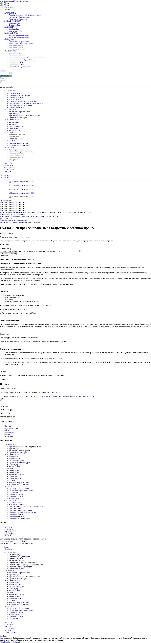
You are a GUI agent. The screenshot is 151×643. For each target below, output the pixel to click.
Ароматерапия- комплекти (19, 41)
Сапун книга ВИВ (16, 63)
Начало (3, 212)
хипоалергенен (88, 396)
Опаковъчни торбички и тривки (21, 43)
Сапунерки (13, 477)
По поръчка (13, 160)
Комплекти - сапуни (16, 504)
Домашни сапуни (15, 53)
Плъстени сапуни (15, 508)
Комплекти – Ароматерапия (19, 17)
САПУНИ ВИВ (10, 51)
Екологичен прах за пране (19, 35)
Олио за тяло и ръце (16, 126)
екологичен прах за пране (71, 396)
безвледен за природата (52, 396)
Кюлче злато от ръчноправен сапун (13, 222)
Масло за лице (14, 23)
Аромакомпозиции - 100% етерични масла (25, 447)
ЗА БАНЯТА (9, 27)
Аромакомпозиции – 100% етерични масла (25, 15)
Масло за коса (14, 122)
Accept (17, 642)
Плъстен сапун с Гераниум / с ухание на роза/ (26, 57)
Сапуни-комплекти (16, 47)
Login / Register (10, 632)
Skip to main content (20, 1)
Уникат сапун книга (16, 49)
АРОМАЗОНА (10, 13)
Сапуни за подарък (16, 45)
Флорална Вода (14, 25)
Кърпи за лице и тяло (17, 135)
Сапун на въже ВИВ (16, 65)
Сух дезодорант (15, 128)
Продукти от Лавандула (18, 19)
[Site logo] (4, 3)
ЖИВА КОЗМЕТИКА (12, 21)
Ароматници (14, 114)
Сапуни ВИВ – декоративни (19, 67)
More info (7, 642)
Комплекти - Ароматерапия (19, 451)
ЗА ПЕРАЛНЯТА (11, 33)
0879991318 (4, 76)
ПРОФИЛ (8, 535)
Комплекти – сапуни (16, 55)
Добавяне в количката (8, 253)
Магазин (9, 212)
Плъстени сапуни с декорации (20, 59)
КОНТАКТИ (9, 533)
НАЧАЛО (8, 527)
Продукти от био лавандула (19, 463)
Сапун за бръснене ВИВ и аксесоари (23, 61)
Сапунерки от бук (15, 31)
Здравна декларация (8, 435)
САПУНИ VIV (10, 531)
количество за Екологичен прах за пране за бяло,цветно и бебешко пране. (30, 251)
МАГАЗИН (8, 529)
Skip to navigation (6, 1)
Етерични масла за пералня (19, 37)
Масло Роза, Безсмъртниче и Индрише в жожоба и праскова (23, 216)
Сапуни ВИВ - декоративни (19, 518)
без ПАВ (39, 396)
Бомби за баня (14, 29)
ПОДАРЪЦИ (9, 39)
